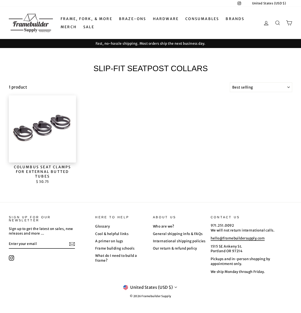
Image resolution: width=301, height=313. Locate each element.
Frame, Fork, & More (86, 19)
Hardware (166, 19)
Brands (235, 19)
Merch (69, 27)
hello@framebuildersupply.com (238, 238)
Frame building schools (114, 248)
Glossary (102, 226)
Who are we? (163, 226)
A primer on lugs (109, 241)
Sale (88, 27)
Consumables (202, 19)
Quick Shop (42, 157)
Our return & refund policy (175, 248)
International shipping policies (179, 241)
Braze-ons (132, 19)
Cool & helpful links (111, 234)
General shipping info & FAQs (178, 234)
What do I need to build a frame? (116, 258)
